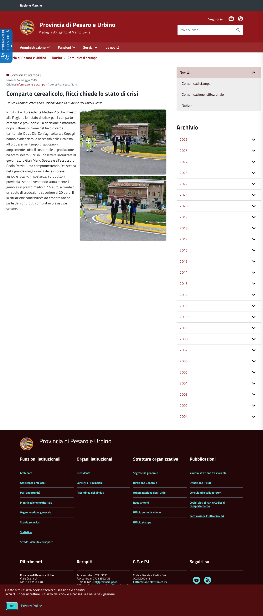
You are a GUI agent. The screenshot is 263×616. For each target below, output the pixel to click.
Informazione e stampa (30, 84)
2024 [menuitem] (184, 161)
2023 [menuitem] (184, 172)
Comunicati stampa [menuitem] (196, 83)
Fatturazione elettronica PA (150, 582)
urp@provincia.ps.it (104, 582)
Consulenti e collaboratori (206, 492)
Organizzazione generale (35, 512)
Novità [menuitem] (184, 72)
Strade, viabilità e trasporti (36, 542)
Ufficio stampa (142, 522)
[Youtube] (231, 19)
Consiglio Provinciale (90, 483)
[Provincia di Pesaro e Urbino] (27, 27)
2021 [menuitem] (184, 195)
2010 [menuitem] (184, 316)
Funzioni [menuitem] (64, 47)
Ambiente (26, 473)
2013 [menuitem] (184, 283)
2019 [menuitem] (184, 217)
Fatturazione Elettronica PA (207, 516)
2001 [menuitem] (184, 416)
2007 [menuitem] (184, 350)
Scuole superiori (30, 522)
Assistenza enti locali (33, 483)
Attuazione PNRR (200, 483)
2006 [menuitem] (184, 361)
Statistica (26, 532)
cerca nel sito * (189, 30)
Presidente (83, 473)
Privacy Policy (31, 605)
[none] (123, 173)
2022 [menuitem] (184, 183)
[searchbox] (205, 30)
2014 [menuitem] (184, 272)
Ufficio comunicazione (147, 512)
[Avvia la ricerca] (238, 30)
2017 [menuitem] (184, 239)
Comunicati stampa (82, 57)
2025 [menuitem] (184, 150)
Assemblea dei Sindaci (91, 492)
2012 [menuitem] (184, 294)
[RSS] (240, 19)
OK (12, 606)
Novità (57, 57)
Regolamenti (141, 502)
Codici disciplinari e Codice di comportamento (207, 504)
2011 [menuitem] (184, 305)
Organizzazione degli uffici (149, 492)
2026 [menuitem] (184, 139)
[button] (254, 72)
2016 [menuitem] (184, 250)
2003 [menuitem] (184, 394)
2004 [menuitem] (184, 383)
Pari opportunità (30, 492)
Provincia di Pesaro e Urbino (77, 25)
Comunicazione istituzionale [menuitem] (203, 94)
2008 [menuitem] (184, 339)
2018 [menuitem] (184, 228)
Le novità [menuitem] (112, 47)
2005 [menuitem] (184, 372)
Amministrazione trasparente (208, 473)
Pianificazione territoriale (36, 502)
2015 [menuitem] (184, 261)
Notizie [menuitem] (187, 105)
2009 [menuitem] (184, 327)
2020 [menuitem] (184, 205)
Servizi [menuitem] (88, 47)
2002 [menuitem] (184, 405)
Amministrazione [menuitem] (33, 47)
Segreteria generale (145, 473)
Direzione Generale (145, 483)
